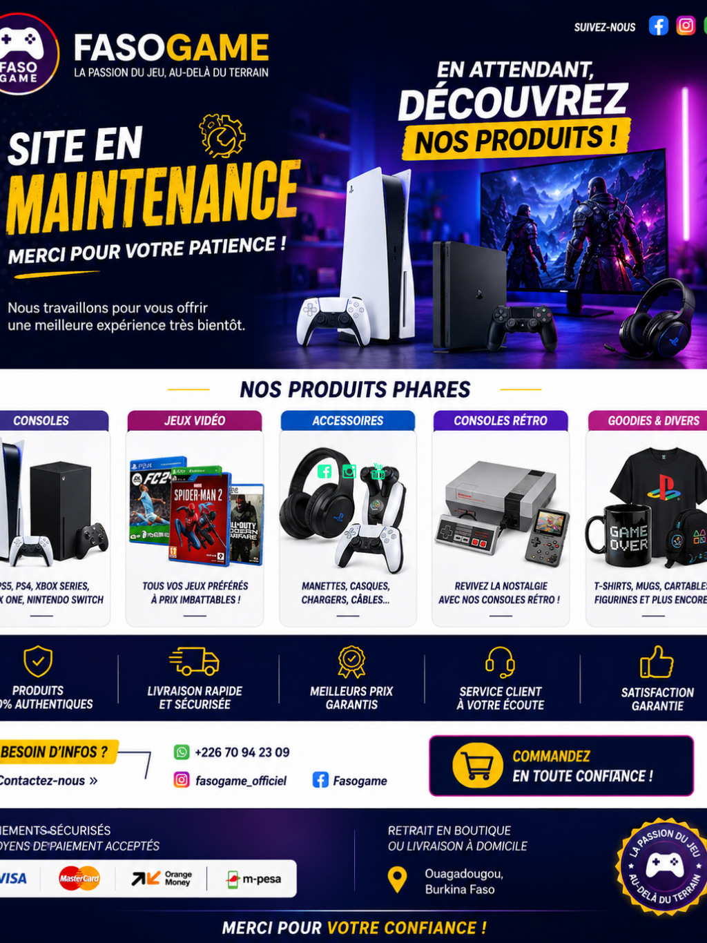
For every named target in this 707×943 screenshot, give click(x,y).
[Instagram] (352, 471)
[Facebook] (325, 471)
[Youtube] (380, 471)
